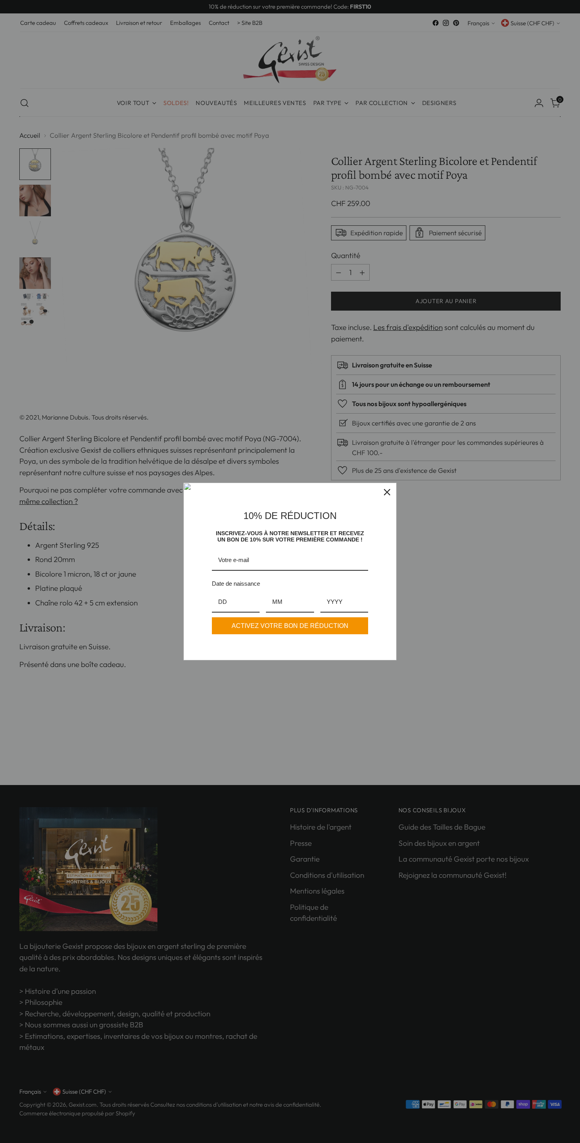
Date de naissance (236, 583)
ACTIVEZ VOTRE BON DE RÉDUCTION (290, 625)
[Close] (387, 492)
